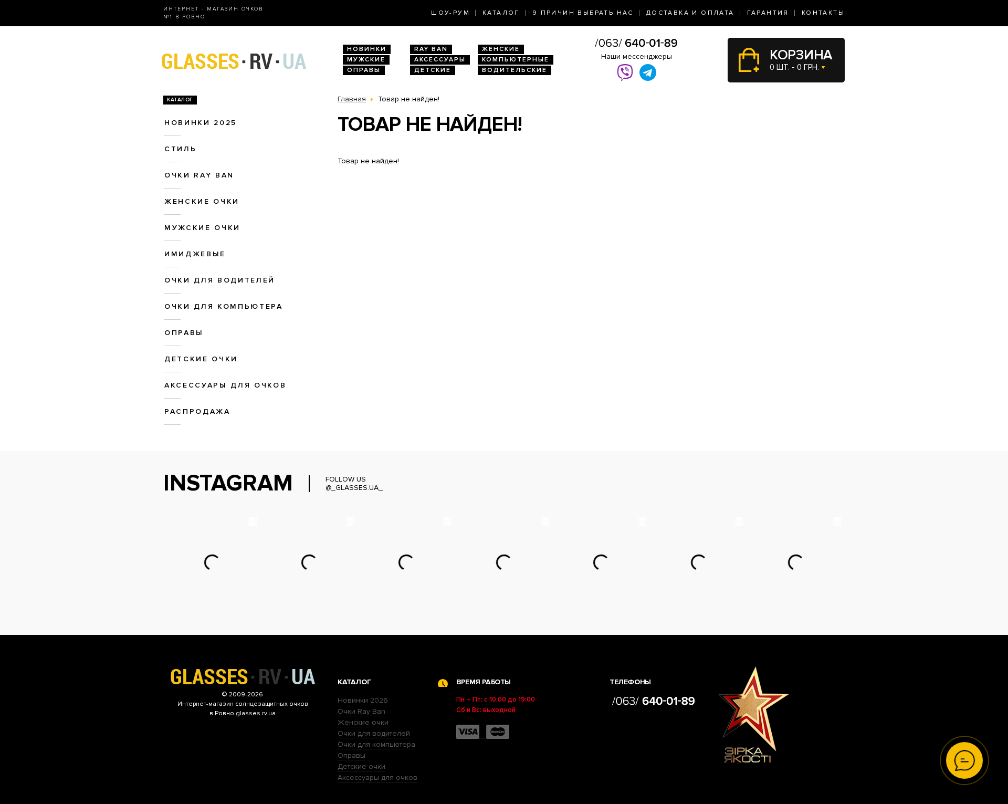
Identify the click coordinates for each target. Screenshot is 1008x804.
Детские (432, 70)
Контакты (823, 13)
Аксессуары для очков (225, 385)
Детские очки (201, 358)
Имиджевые (195, 253)
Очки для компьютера (223, 306)
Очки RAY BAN (199, 175)
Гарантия (768, 13)
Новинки (366, 49)
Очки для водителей (219, 280)
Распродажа (197, 411)
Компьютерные (515, 60)
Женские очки (201, 201)
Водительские (514, 70)
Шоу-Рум (450, 13)
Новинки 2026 (363, 700)
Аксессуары (440, 60)
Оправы (364, 70)
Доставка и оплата (690, 13)
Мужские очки (202, 227)
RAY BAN (431, 49)
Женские (501, 49)
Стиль (180, 148)
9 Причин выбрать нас (583, 13)
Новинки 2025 (200, 122)
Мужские (366, 60)
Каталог (501, 13)
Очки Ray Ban (361, 711)
